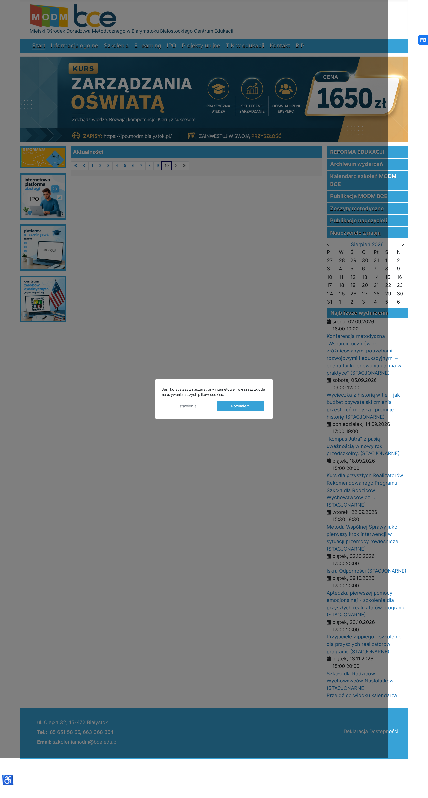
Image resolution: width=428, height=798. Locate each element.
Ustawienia (187, 406)
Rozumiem (240, 406)
